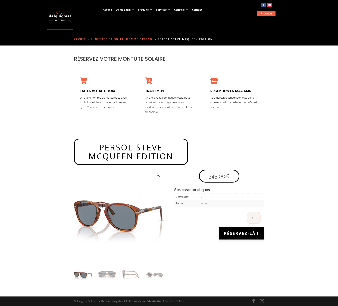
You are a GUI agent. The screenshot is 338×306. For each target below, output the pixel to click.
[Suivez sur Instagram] (269, 5)
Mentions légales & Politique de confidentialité (131, 301)
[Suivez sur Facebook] (263, 5)
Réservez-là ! (241, 233)
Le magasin (123, 9)
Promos (266, 13)
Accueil (107, 9)
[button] (158, 175)
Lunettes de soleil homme (114, 39)
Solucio (180, 301)
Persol (148, 39)
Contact (197, 9)
